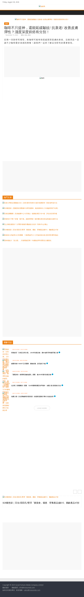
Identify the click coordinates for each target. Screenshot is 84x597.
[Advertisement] (42, 61)
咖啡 (22, 35)
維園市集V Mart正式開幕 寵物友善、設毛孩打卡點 (28, 363)
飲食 (29, 35)
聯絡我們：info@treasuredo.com (23, 587)
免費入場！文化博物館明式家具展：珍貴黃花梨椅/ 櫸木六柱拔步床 (32, 396)
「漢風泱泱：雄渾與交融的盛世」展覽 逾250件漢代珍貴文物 (31, 374)
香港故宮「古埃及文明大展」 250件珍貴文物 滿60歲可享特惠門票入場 (34, 352)
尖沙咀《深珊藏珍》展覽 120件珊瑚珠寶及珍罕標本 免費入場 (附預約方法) (36, 385)
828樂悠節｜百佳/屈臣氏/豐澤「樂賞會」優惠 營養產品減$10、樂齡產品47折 (41, 503)
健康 (6, 24)
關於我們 (6, 587)
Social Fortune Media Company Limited (29, 585)
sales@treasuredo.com (32, 590)
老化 (25, 35)
